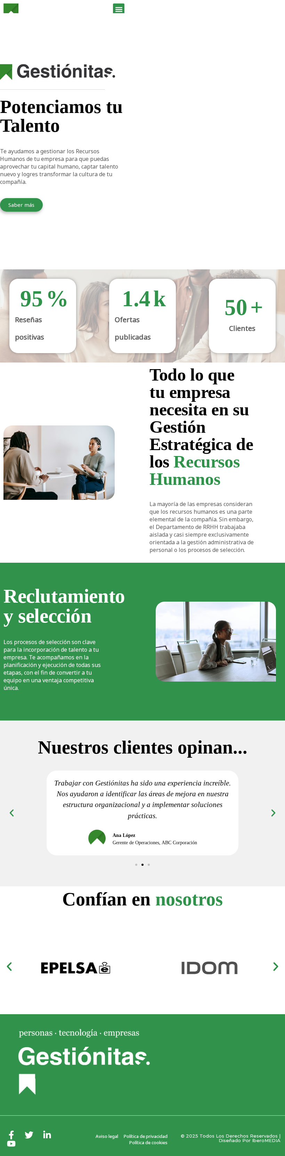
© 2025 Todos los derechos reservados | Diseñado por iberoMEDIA (230, 1138)
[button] (118, 9)
